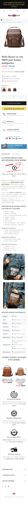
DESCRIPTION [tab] (6, 154)
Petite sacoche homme (8, 19)
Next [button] (26, 37)
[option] (14, 38)
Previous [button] (1, 37)
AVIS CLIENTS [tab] (16, 154)
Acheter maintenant (14, 109)
